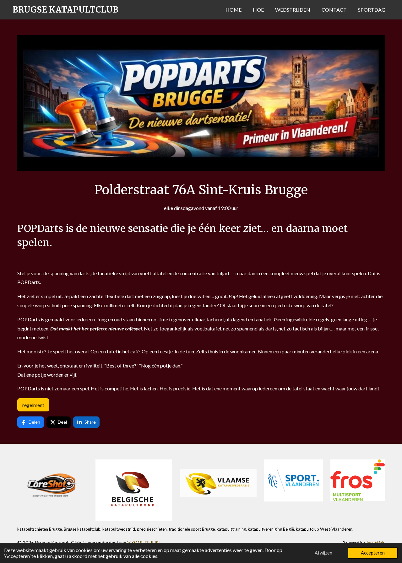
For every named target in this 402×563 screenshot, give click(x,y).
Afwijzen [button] (323, 552)
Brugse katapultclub (65, 9)
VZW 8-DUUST (144, 542)
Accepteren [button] (373, 552)
